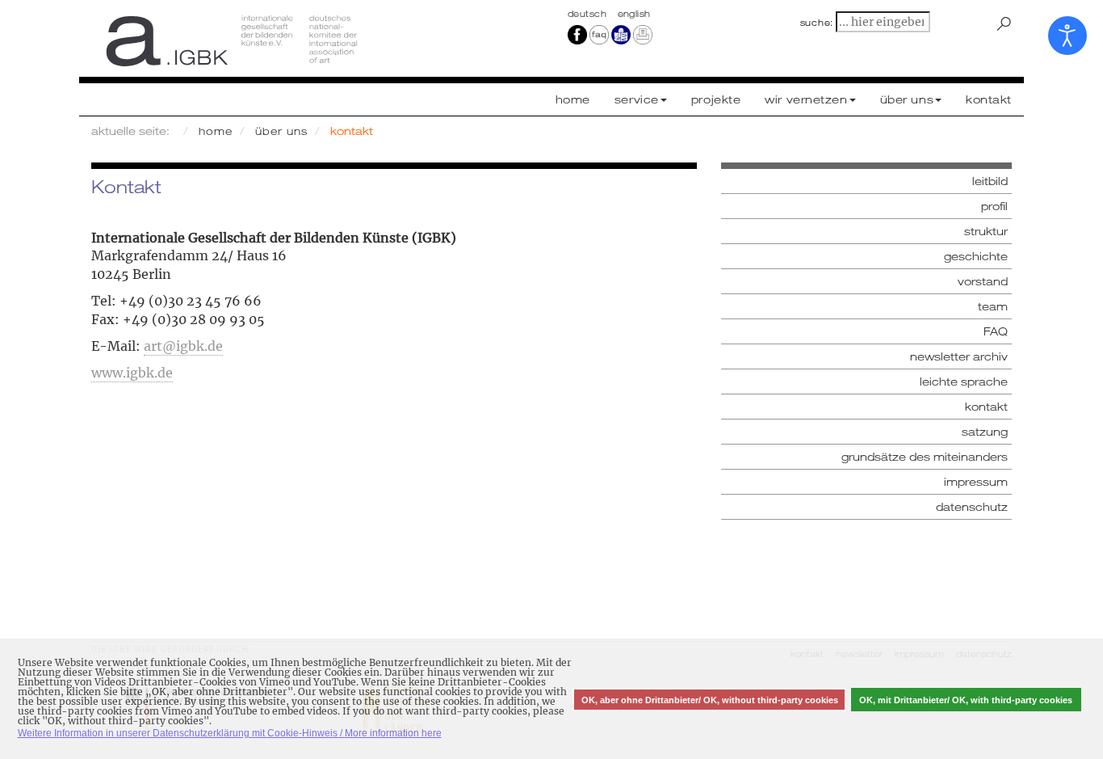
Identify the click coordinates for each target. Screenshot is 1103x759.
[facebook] (577, 34)
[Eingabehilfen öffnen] (1067, 35)
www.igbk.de (132, 373)
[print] (642, 34)
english (634, 13)
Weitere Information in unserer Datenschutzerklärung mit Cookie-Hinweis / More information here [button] (230, 733)
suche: (817, 22)
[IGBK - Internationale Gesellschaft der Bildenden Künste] (315, 40)
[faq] (599, 34)
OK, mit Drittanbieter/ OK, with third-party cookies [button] (965, 700)
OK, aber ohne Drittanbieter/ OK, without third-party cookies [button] (709, 700)
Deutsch (589, 13)
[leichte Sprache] (621, 34)
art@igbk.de (183, 346)
